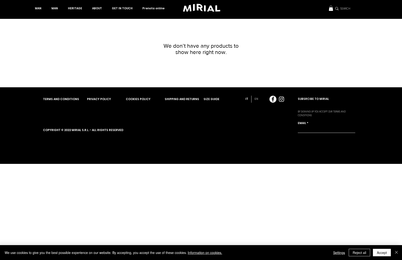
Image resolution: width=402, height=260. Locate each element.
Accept (382, 252)
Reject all (359, 252)
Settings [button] (339, 252)
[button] (331, 8)
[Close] (396, 252)
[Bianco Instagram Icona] (281, 99)
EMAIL (302, 123)
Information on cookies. (205, 252)
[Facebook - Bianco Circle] (272, 99)
